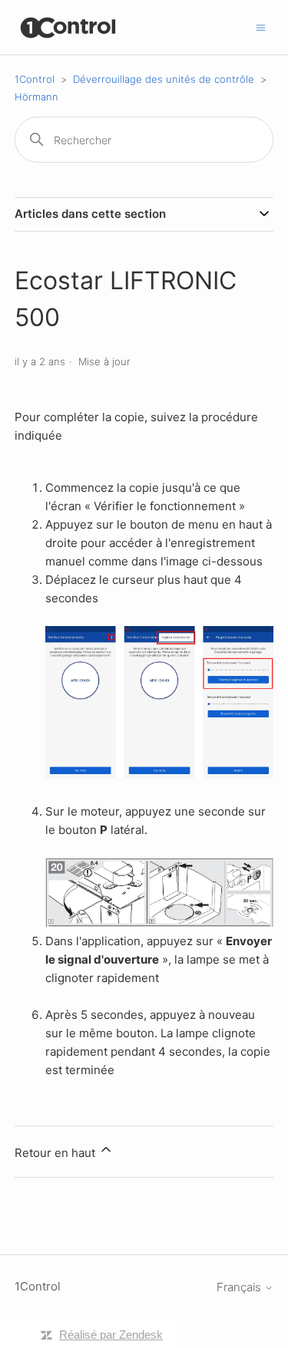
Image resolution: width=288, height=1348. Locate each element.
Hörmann (36, 97)
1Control (35, 79)
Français (240, 1287)
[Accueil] (69, 27)
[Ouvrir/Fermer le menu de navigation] (261, 26)
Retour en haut (56, 1152)
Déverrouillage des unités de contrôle (163, 79)
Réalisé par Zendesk (111, 1334)
